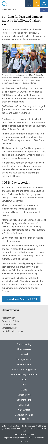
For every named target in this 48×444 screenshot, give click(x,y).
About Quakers (24, 349)
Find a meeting (24, 344)
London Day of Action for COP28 (21, 299)
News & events (24, 364)
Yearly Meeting (24, 399)
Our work (24, 354)
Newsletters (24, 410)
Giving (24, 389)
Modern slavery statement (24, 374)
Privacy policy (39, 438)
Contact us (24, 405)
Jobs (24, 379)
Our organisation (24, 359)
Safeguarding (24, 394)
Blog (24, 384)
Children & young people (24, 369)
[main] (24, 156)
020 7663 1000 (28, 434)
